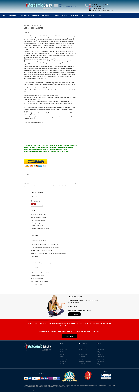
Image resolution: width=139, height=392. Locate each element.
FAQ (83, 15)
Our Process (25, 15)
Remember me (36, 201)
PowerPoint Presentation (85, 361)
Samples (56, 15)
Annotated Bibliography (84, 364)
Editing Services (83, 354)
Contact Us (91, 15)
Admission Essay (83, 352)
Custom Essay (82, 347)
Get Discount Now (74, 314)
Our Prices (45, 15)
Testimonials (74, 15)
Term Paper (82, 359)
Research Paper (83, 349)
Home (3, 15)
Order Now (35, 15)
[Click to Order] (36, 167)
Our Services (12, 15)
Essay (27, 174)
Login (99, 15)
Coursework (82, 356)
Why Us (64, 15)
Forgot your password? (37, 205)
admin (39, 25)
